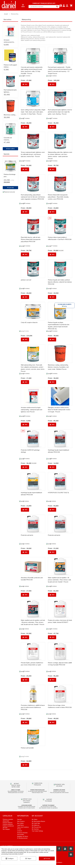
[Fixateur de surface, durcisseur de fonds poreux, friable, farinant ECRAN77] (60, 609)
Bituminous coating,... (10, 115)
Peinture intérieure (7, 822)
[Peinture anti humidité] (33, 736)
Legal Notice (20, 825)
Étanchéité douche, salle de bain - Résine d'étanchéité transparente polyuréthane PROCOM (31, 239)
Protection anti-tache (27, 535)
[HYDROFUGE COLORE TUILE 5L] (60, 481)
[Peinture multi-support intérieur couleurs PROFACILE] (10, 56)
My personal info (36, 827)
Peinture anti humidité (27, 748)
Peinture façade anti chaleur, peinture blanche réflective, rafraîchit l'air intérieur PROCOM (60, 282)
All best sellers (10, 148)
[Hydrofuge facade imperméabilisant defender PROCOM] (60, 439)
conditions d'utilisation (57, 862)
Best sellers (20, 823)
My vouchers (35, 829)
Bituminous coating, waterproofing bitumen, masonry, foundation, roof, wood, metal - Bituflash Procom (58, 367)
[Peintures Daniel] (9, 5)
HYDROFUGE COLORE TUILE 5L (58, 492)
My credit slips (36, 823)
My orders (34, 819)
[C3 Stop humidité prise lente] (10, 129)
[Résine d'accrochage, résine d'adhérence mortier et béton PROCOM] (60, 694)
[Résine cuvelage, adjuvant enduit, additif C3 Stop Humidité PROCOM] (60, 651)
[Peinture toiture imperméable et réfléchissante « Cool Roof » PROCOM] (60, 226)
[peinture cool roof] (33, 268)
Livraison (19, 830)
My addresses (35, 825)
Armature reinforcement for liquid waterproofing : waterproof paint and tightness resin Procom (31, 409)
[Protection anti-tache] (33, 524)
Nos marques (6, 829)
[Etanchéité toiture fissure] (10, 81)
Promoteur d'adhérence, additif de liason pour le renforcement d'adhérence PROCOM (33, 707)
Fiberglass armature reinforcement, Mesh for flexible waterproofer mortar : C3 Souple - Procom (59, 409)
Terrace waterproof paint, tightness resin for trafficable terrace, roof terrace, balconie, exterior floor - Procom (33, 154)
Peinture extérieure (8, 824)
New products (21, 821)
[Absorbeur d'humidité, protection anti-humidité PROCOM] (33, 566)
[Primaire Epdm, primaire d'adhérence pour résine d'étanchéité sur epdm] (33, 651)
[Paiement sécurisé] (9, 192)
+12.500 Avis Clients (64, 304)
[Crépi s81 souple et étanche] (33, 311)
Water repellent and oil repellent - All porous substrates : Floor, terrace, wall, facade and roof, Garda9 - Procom (59, 580)
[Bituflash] (10, 106)
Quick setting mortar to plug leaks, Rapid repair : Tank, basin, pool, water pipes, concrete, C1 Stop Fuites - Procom (33, 112)
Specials (19, 819)
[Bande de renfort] (10, 31)
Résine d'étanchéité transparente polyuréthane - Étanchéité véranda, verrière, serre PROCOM (58, 197)
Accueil (6, 14)
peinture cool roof (26, 280)
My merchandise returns (38, 821)
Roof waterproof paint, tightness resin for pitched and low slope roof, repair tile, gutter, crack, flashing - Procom (60, 112)
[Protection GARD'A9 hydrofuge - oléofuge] (33, 439)
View (26, 84)
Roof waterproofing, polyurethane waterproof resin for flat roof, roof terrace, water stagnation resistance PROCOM (33, 197)
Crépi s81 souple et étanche (29, 322)
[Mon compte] (67, 7)
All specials (10, 187)
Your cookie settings (37, 831)
